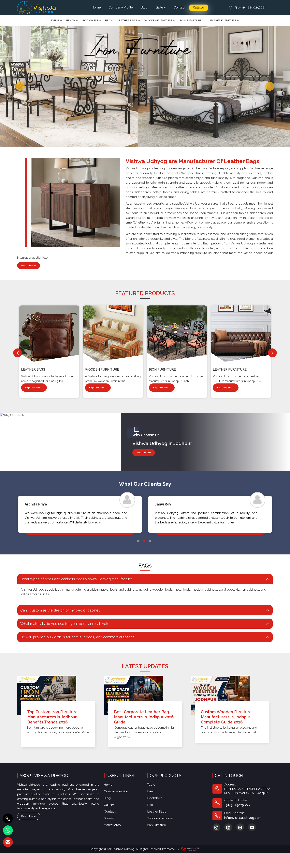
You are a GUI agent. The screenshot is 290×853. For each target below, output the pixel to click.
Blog (144, 7)
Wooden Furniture (158, 20)
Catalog (198, 7)
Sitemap (109, 818)
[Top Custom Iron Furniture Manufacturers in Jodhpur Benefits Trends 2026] (58, 695)
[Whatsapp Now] (230, 7)
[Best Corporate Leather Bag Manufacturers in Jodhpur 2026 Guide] (145, 695)
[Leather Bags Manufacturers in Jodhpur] (50, 334)
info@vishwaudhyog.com (242, 818)
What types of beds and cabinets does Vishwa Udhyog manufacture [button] (76, 579)
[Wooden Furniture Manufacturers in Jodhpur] (114, 334)
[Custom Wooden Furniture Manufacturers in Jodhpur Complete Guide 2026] (232, 695)
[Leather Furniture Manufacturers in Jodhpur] (242, 334)
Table (55, 20)
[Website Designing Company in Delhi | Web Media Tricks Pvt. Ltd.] (190, 849)
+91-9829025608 (252, 7)
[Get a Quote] (8, 842)
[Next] (272, 353)
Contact (179, 7)
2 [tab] (144, 541)
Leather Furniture (222, 20)
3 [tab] (150, 541)
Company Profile (121, 7)
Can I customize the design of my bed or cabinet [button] (60, 610)
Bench (70, 20)
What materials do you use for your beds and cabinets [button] (64, 624)
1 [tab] (138, 541)
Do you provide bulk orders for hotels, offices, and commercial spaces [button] (77, 637)
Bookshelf (90, 20)
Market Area (112, 825)
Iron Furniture (191, 20)
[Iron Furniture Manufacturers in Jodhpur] (178, 334)
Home (96, 7)
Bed (107, 20)
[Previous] (17, 353)
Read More (28, 265)
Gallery (160, 7)
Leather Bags (127, 20)
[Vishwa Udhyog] (36, 7)
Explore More (34, 387)
